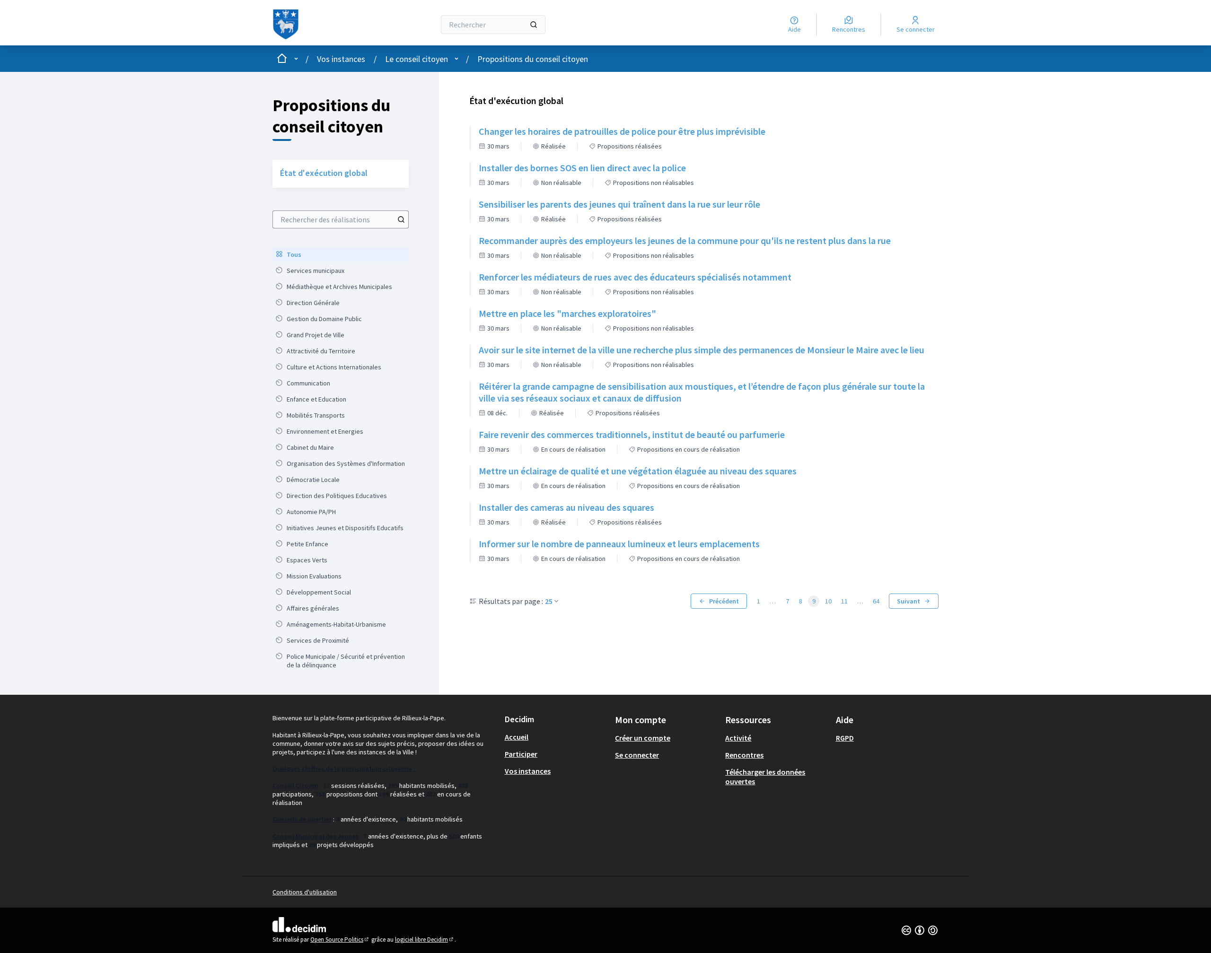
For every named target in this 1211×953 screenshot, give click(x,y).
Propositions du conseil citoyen (532, 58)
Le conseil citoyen (416, 58)
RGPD (845, 738)
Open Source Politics (340, 940)
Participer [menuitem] (521, 754)
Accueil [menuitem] (516, 737)
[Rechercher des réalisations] (401, 219)
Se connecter (637, 755)
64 (876, 601)
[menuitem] (340, 254)
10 (828, 601)
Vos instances (341, 58)
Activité (738, 738)
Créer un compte (642, 738)
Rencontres (744, 755)
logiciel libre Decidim (425, 940)
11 (844, 601)
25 (549, 601)
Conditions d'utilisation (304, 892)
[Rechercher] (533, 25)
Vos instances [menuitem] (528, 771)
